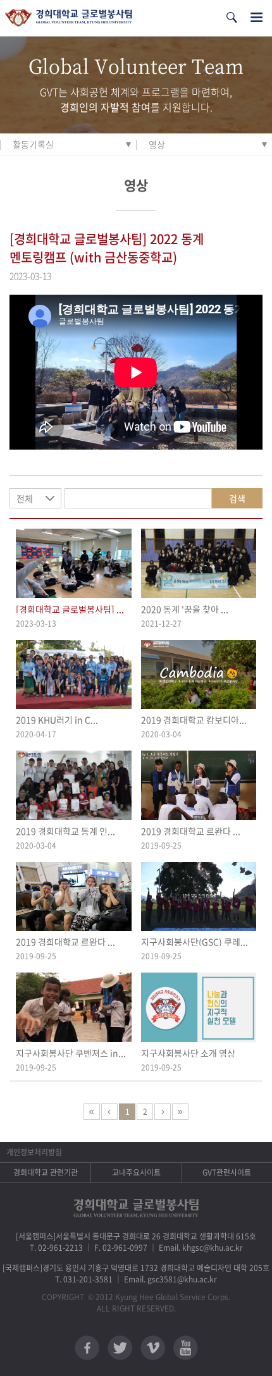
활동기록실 (33, 144)
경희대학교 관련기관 (45, 1172)
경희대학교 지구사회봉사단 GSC (68, 18)
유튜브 (185, 1348)
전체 (24, 498)
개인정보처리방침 (34, 1152)
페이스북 (87, 1348)
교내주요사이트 (136, 1172)
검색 (237, 498)
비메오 (152, 1348)
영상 (157, 144)
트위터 (120, 1348)
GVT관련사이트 (226, 1172)
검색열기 (231, 17)
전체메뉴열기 (256, 17)
